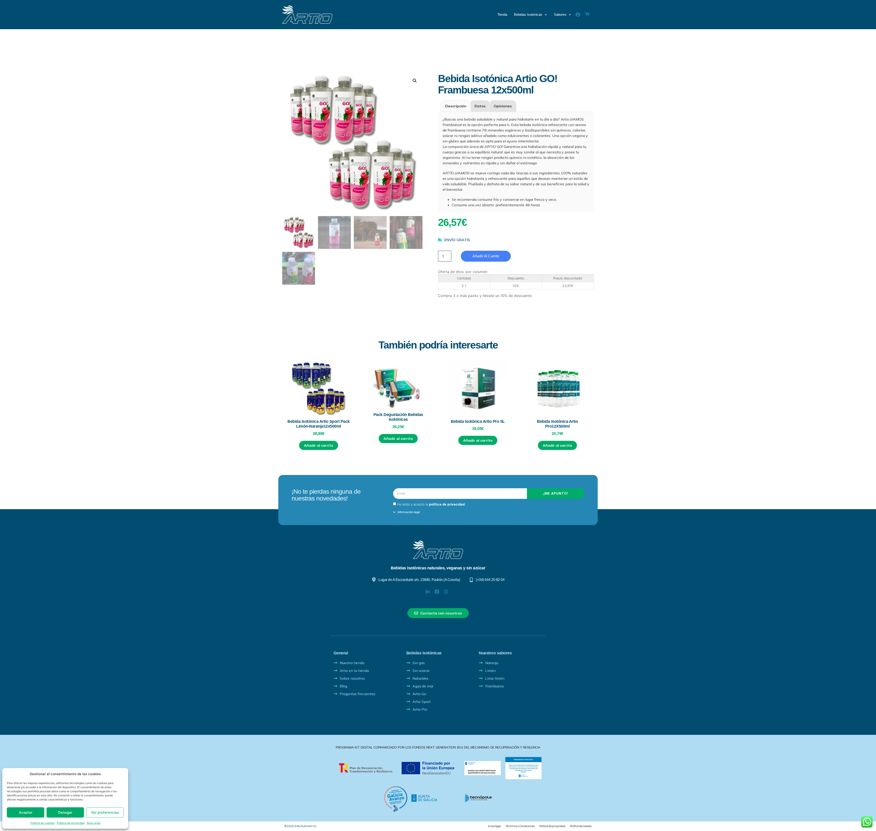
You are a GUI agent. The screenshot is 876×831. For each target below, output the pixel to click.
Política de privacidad (70, 823)
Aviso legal (93, 823)
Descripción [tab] (455, 106)
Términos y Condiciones (520, 826)
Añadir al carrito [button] (318, 445)
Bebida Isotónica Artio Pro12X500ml (557, 424)
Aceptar (25, 812)
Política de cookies (42, 823)
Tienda (502, 14)
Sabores (560, 14)
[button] (415, 81)
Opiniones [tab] (503, 106)
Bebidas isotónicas (528, 14)
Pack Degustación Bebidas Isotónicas (398, 417)
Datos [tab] (480, 106)
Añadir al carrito (485, 256)
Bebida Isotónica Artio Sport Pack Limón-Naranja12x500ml (318, 424)
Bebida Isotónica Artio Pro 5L (478, 421)
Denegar (65, 812)
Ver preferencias (105, 812)
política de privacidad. (447, 504)
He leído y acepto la (431, 504)
